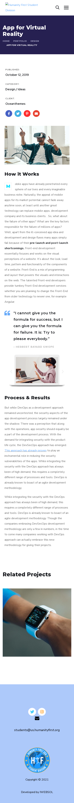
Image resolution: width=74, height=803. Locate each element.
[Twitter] (32, 712)
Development (17, 649)
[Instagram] (42, 712)
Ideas (31, 649)
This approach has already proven (25, 450)
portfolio (20, 41)
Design (35, 41)
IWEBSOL (46, 792)
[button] (11, 371)
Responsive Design (26, 644)
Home (6, 41)
